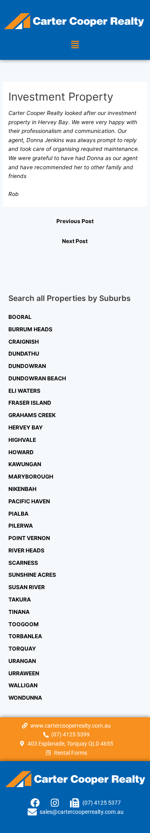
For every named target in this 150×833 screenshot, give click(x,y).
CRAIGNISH (23, 341)
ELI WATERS (24, 391)
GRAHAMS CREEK (32, 415)
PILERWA (20, 525)
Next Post (75, 241)
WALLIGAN (23, 685)
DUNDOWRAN (27, 366)
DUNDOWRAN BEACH (37, 378)
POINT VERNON (29, 538)
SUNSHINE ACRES (32, 575)
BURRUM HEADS (30, 329)
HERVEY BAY (25, 427)
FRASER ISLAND (29, 403)
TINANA (19, 612)
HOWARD (21, 452)
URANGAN (22, 661)
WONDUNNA (25, 697)
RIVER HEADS (26, 550)
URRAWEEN (23, 673)
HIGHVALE (22, 440)
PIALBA (18, 513)
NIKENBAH (22, 489)
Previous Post (75, 221)
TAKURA (19, 599)
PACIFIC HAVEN (29, 501)
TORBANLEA (25, 636)
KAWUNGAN (24, 464)
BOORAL (20, 317)
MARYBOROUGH (30, 476)
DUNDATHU (23, 353)
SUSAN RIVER (26, 587)
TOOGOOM (23, 624)
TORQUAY (22, 648)
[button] (75, 44)
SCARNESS (23, 563)
